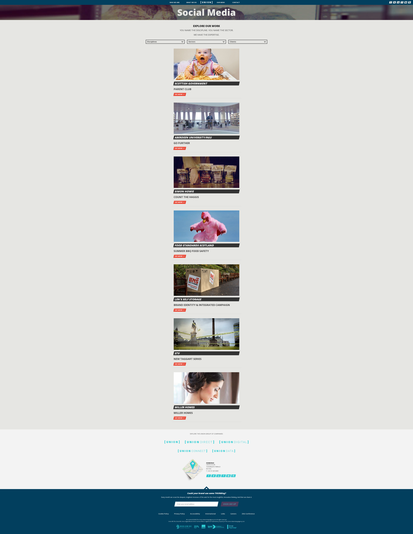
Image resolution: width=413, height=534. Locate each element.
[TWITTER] (394, 2)
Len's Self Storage (188, 299)
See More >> (180, 94)
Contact (236, 2)
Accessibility (195, 514)
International (210, 514)
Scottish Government (191, 83)
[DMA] (204, 527)
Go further (182, 143)
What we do (191, 2)
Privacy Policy (179, 514)
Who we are (175, 2)
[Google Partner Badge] (232, 527)
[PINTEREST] (402, 2)
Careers (233, 514)
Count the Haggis (186, 197)
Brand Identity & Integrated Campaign (202, 305)
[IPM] (216, 527)
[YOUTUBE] (405, 2)
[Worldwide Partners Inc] (184, 527)
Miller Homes (184, 407)
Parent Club (182, 89)
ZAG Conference (248, 514)
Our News (221, 2)
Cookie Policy (163, 514)
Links (223, 514)
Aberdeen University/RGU (193, 137)
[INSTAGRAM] (409, 2)
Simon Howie (184, 191)
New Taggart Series (187, 359)
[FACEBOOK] (390, 2)
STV (177, 353)
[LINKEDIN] (398, 2)
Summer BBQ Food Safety (191, 251)
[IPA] (197, 527)
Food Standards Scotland (194, 245)
